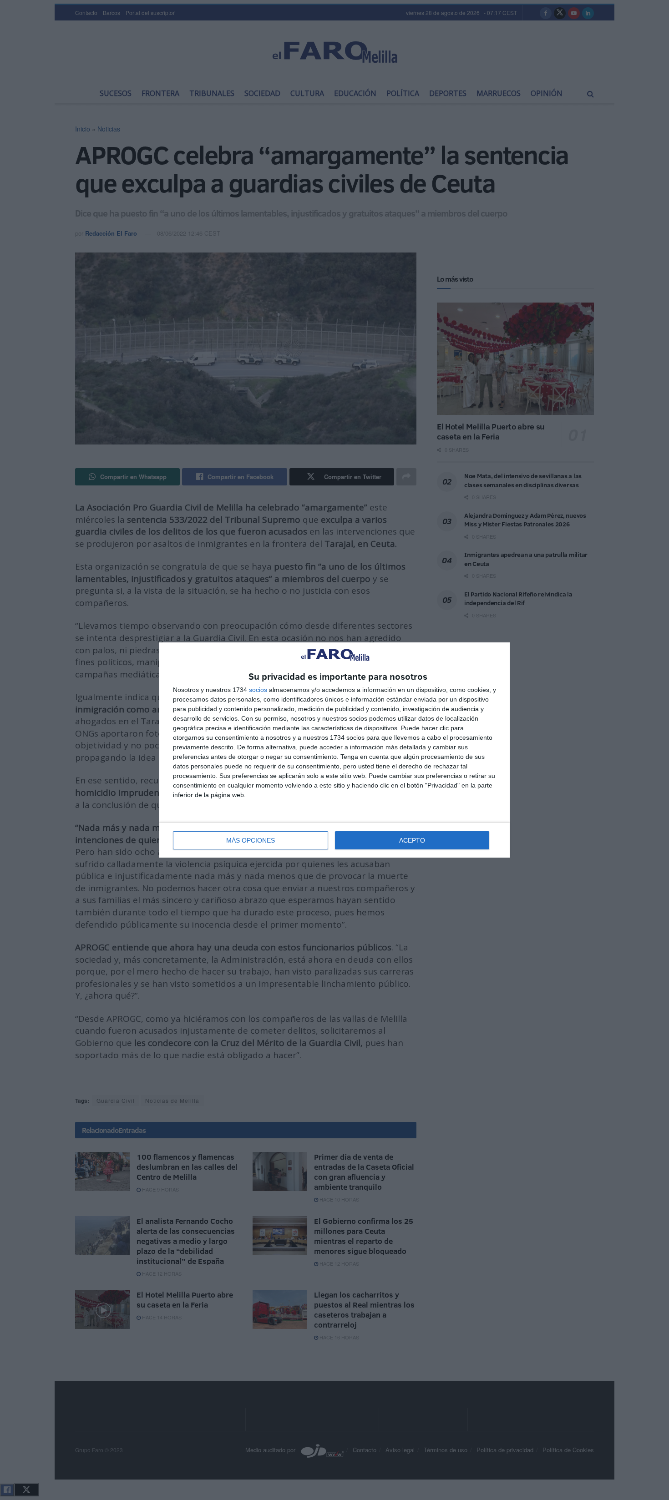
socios (258, 690)
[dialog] (334, 750)
